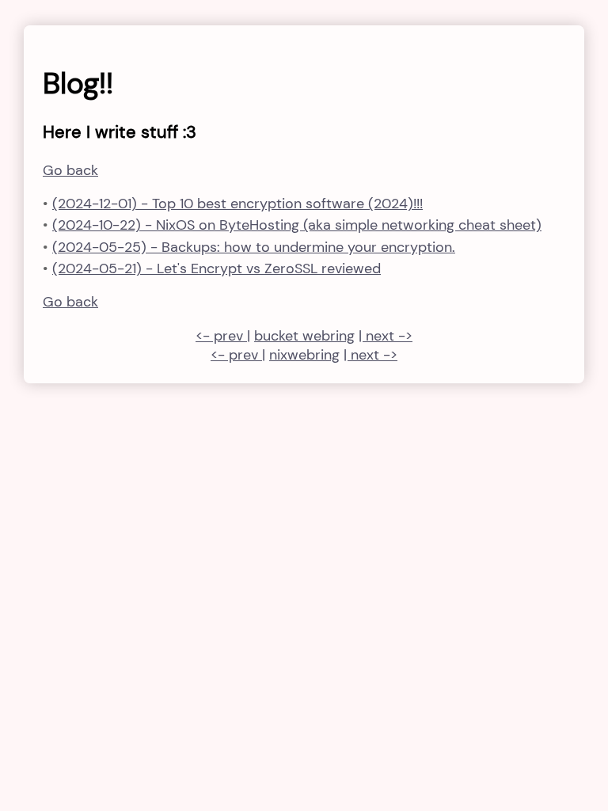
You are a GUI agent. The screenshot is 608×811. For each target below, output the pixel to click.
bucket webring (304, 335)
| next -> (385, 335)
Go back (70, 170)
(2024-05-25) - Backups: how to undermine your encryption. (253, 247)
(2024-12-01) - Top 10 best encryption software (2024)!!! (237, 203)
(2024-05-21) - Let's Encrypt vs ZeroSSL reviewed (216, 268)
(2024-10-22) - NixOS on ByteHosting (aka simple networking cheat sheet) (297, 224)
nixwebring (304, 354)
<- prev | (223, 335)
